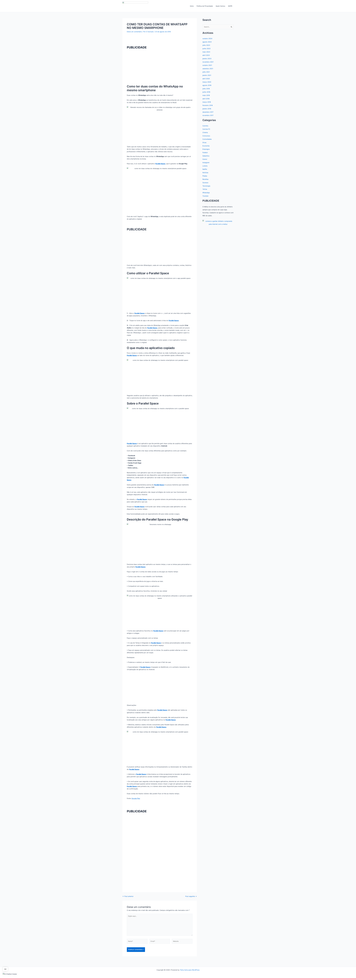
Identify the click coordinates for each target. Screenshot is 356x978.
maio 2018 (206, 95)
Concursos (206, 136)
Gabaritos (205, 156)
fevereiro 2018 (207, 105)
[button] (10, 974)
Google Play (136, 798)
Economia (205, 146)
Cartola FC (206, 129)
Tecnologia (206, 186)
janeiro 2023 (206, 58)
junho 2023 (206, 48)
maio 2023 (206, 52)
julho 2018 (206, 89)
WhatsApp (206, 193)
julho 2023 (206, 45)
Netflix (204, 169)
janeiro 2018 (206, 109)
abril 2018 (205, 99)
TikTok (204, 189)
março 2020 (206, 82)
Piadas (204, 176)
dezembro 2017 (207, 112)
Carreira (205, 126)
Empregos (206, 149)
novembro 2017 (207, 115)
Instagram (205, 162)
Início (192, 6)
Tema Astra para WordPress (190, 970)
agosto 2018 (206, 85)
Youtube (205, 196)
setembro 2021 (207, 69)
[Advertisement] (159, 64)
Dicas (204, 142)
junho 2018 (206, 92)
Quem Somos (220, 6)
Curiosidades (207, 139)
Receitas (205, 179)
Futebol (205, 152)
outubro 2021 (207, 65)
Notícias (205, 172)
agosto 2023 (207, 42)
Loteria (204, 166)
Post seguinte (191, 896)
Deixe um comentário (134, 32)
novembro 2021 (208, 62)
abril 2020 (206, 79)
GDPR (230, 6)
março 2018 (206, 102)
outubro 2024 (207, 38)
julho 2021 (206, 72)
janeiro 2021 (206, 75)
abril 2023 (206, 55)
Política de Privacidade (205, 6)
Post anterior (128, 896)
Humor (204, 159)
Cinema (205, 132)
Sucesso (205, 182)
